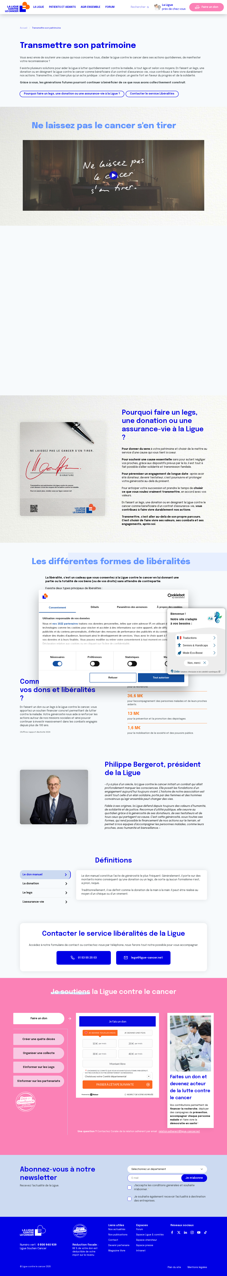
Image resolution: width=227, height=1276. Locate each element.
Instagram (192, 1232)
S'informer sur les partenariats (38, 1081)
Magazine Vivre (116, 1251)
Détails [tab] (95, 607)
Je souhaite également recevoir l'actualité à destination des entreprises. (170, 1198)
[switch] (95, 663)
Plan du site (174, 1267)
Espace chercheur (146, 1240)
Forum (109, 7)
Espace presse (144, 1245)
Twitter (178, 1232)
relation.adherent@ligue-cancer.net (179, 1131)
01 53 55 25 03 (87, 957)
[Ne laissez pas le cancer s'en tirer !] (113, 175)
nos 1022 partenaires (65, 623)
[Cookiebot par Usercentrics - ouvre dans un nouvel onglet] (170, 596)
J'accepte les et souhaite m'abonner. (164, 1187)
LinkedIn (185, 1232)
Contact (113, 1240)
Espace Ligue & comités (150, 1235)
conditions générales (165, 1185)
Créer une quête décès (38, 1039)
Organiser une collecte (39, 1053)
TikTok (205, 1232)
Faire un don (210, 7)
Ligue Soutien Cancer (33, 1248)
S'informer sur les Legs (39, 1067)
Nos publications (117, 1235)
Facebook (172, 1232)
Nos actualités (116, 1229)
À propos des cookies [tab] (169, 607)
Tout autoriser (161, 677)
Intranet (141, 1251)
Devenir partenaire (118, 1245)
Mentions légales (197, 1267)
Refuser (112, 677)
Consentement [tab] (57, 607)
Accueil (23, 28)
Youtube (198, 1232)
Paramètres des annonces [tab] (132, 607)
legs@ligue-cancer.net (147, 957)
